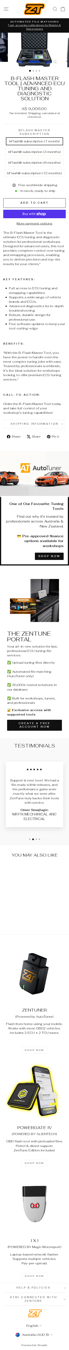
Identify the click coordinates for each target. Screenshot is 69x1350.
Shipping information (35, 423)
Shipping (34, 113)
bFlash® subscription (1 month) (34, 141)
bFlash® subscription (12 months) (34, 173)
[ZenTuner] (34, 973)
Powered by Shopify (34, 1345)
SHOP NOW (34, 1050)
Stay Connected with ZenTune (33, 1299)
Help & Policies (33, 1287)
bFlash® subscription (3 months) (34, 152)
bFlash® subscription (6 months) (34, 162)
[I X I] (34, 1204)
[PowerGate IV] (34, 1091)
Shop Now (49, 556)
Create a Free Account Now (34, 725)
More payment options (34, 223)
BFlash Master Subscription (35, 132)
